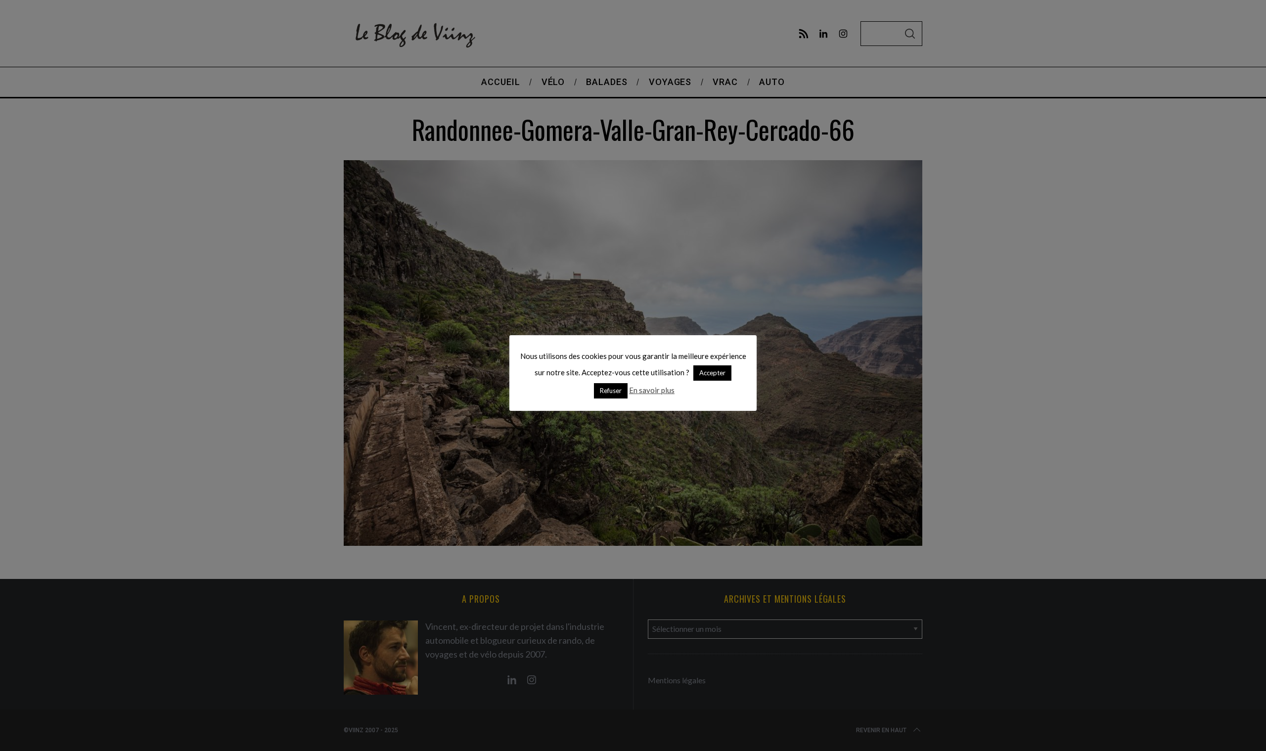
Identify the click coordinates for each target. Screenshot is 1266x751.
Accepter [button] (712, 373)
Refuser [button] (611, 391)
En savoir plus (652, 390)
